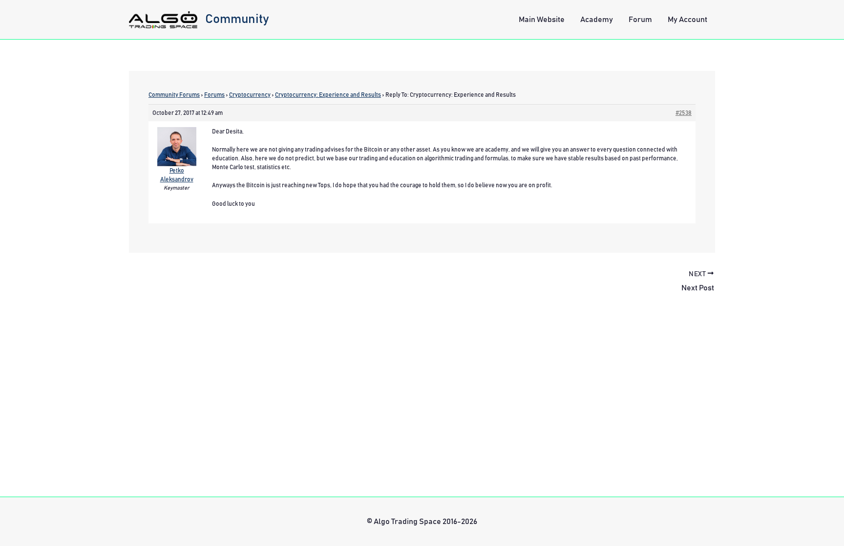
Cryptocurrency (250, 95)
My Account (687, 19)
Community (237, 19)
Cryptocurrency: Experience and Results (328, 95)
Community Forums (174, 95)
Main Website (542, 19)
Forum (640, 19)
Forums (214, 95)
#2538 (683, 113)
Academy (596, 19)
